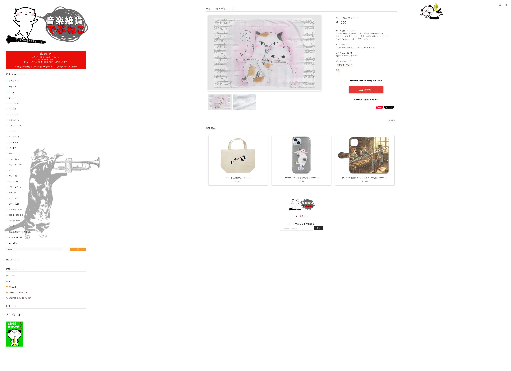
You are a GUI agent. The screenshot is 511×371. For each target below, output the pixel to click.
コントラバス (14, 159)
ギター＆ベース (15, 187)
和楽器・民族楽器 (16, 215)
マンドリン (13, 176)
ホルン (11, 92)
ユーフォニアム (15, 126)
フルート (12, 98)
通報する (392, 120)
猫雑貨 (11, 226)
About (11, 276)
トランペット (14, 81)
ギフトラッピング (343, 61)
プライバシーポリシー (18, 293)
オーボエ (12, 109)
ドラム (11, 170)
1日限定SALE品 (15, 237)
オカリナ (12, 193)
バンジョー (13, 182)
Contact (12, 287)
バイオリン (13, 142)
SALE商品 (13, 243)
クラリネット (14, 103)
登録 (318, 228)
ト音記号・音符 (15, 209)
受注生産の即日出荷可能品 (20, 232)
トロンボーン (14, 120)
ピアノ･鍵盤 (14, 204)
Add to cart (366, 89)
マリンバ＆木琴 (15, 165)
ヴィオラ (12, 148)
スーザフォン (14, 137)
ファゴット (13, 114)
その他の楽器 (14, 221)
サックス (12, 87)
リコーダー (13, 198)
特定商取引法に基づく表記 (20, 298)
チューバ (12, 131)
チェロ (11, 154)
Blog (11, 281)
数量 (337, 70)
